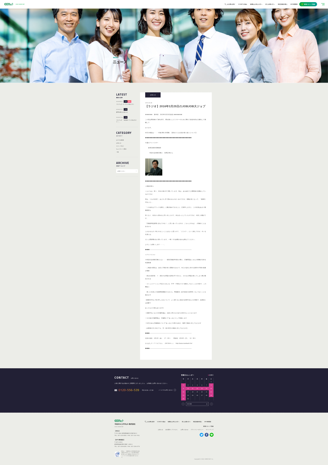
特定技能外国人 (283, 4)
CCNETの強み (242, 4)
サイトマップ (210, 429)
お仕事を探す (231, 4)
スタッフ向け (120, 146)
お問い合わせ (184, 429)
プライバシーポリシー (197, 429)
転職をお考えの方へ (256, 4)
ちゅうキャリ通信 (121, 149)
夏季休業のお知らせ (122, 112)
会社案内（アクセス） (171, 429)
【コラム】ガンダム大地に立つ (125, 104)
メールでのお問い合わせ (166, 390)
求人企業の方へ (270, 4)
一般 (125, 101)
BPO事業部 (294, 4)
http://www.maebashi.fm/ (184, 343)
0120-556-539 (129, 390)
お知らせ (118, 143)
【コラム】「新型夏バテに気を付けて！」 (126, 121)
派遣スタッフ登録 (309, 4)
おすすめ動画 (120, 140)
